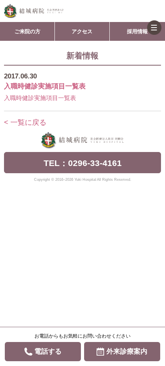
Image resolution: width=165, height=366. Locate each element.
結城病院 (33, 11)
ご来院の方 (27, 31)
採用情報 (137, 31)
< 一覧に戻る (25, 122)
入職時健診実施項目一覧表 (40, 97)
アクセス (82, 31)
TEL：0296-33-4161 (83, 163)
